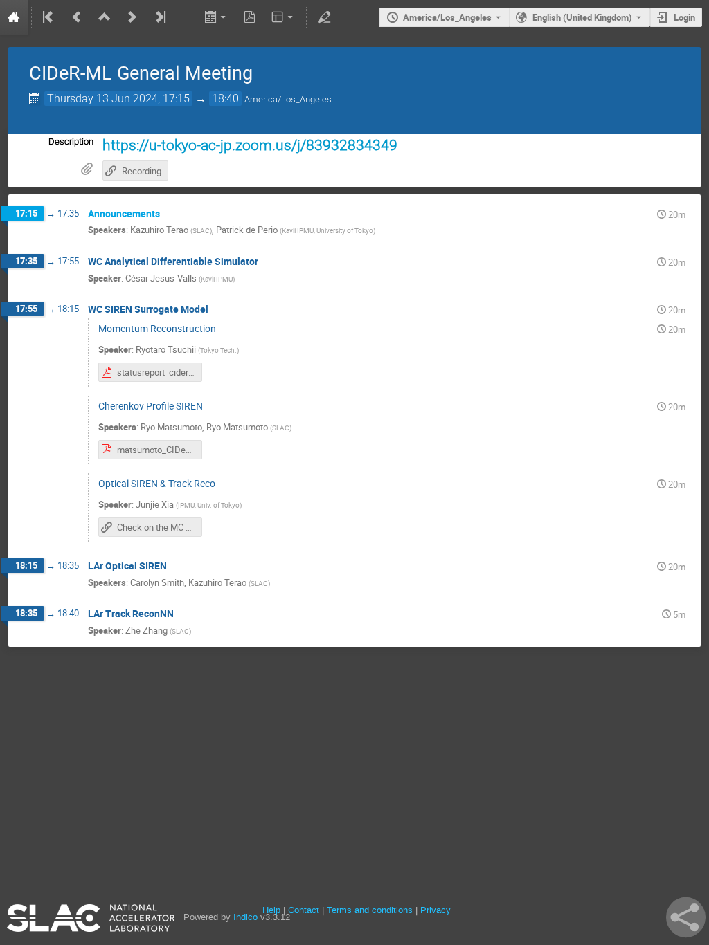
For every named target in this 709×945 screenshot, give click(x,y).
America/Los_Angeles (447, 17)
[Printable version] (189, 17)
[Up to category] (104, 17)
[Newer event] (132, 17)
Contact (303, 910)
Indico (245, 917)
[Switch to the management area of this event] (324, 17)
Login (684, 17)
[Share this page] (686, 917)
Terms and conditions (370, 910)
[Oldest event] (49, 17)
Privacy (435, 910)
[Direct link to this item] (169, 214)
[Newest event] (159, 17)
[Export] (216, 17)
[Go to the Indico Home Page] (14, 17)
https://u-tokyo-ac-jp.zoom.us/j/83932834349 (249, 145)
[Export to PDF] (250, 17)
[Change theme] (283, 17)
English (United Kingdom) (582, 17)
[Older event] (77, 17)
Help (271, 910)
